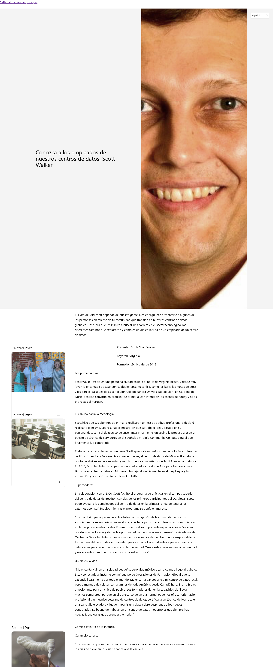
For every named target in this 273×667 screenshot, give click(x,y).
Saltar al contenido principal (18, 2)
